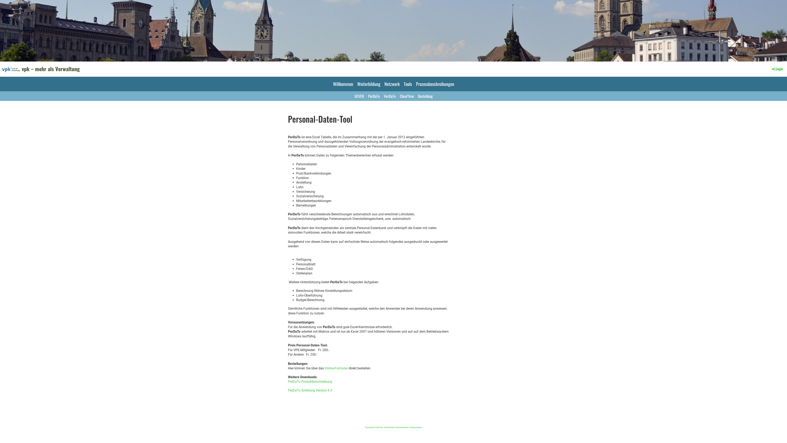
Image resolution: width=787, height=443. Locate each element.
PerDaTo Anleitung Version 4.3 (310, 390)
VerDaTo (390, 96)
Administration (416, 427)
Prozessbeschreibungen (435, 84)
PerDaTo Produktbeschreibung (310, 382)
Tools (408, 84)
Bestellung (425, 96)
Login (779, 68)
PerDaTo (374, 96)
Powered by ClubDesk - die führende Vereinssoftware (387, 427)
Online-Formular (336, 368)
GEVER (359, 96)
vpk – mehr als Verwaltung (51, 69)
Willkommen (343, 84)
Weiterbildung (368, 84)
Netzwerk (392, 84)
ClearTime (407, 96)
